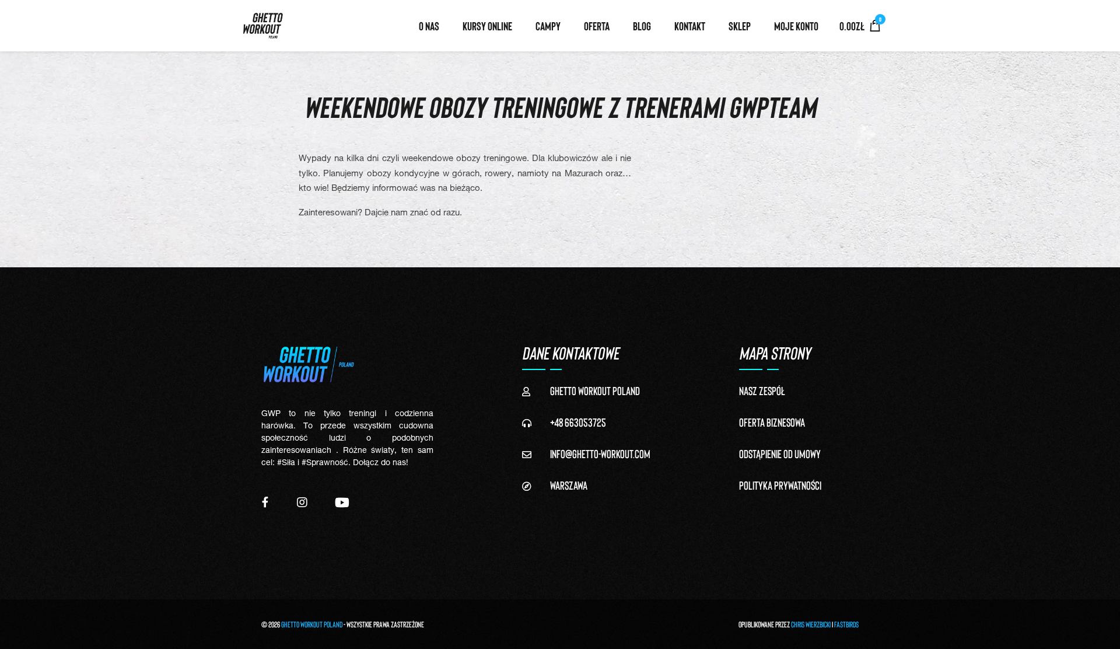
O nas (429, 26)
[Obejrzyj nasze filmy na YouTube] (342, 502)
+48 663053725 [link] (578, 422)
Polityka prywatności (780, 485)
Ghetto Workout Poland (311, 624)
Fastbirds (846, 624)
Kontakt (689, 26)
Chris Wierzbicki (811, 624)
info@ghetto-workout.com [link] (600, 453)
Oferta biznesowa (772, 422)
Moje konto (796, 26)
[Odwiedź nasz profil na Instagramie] (302, 502)
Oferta (597, 26)
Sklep (740, 26)
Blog (642, 26)
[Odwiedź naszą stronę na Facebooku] (265, 502)
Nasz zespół (762, 390)
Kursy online (487, 26)
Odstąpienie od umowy (780, 453)
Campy (548, 26)
